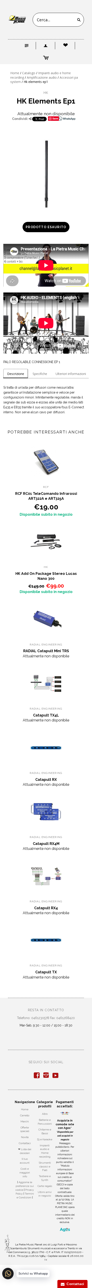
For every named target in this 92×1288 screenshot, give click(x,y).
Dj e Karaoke (44, 1139)
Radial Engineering (46, 644)
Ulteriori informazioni (71, 374)
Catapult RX (46, 779)
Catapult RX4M (46, 844)
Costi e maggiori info (24, 1172)
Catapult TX (46, 972)
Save (55, 118)
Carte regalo (45, 1186)
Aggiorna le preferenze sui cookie (24, 1186)
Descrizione (15, 374)
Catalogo (28, 73)
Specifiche (40, 374)
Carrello (24, 1115)
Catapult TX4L (46, 715)
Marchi (25, 1121)
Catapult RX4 (46, 908)
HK (46, 93)
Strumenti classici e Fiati (45, 1166)
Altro (45, 1113)
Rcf (46, 487)
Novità (25, 1137)
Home (14, 73)
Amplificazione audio (42, 77)
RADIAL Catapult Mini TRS (46, 651)
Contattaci (25, 1143)
